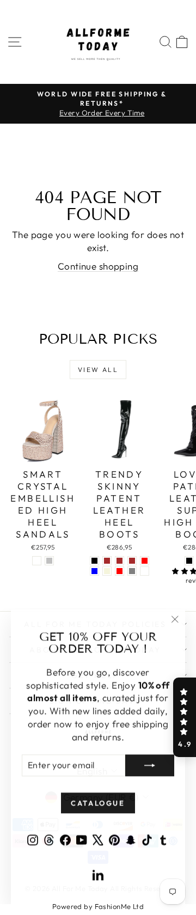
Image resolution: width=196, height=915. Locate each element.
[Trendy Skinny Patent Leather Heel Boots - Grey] (132, 571)
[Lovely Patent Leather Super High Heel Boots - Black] (189, 561)
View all (98, 369)
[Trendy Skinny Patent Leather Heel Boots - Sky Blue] (94, 571)
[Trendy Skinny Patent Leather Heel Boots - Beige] (107, 571)
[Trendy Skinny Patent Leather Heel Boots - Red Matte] (144, 571)
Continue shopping (98, 266)
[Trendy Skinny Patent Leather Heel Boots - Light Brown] (132, 561)
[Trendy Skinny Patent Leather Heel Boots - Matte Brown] (119, 561)
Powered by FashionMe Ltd (98, 906)
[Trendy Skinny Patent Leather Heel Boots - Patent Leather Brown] (107, 561)
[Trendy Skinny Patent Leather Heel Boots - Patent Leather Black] (94, 561)
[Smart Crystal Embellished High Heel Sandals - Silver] (49, 561)
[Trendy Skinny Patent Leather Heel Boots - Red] (119, 571)
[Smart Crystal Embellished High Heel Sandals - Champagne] (37, 561)
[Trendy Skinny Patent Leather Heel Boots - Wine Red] (144, 561)
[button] (184, 717)
